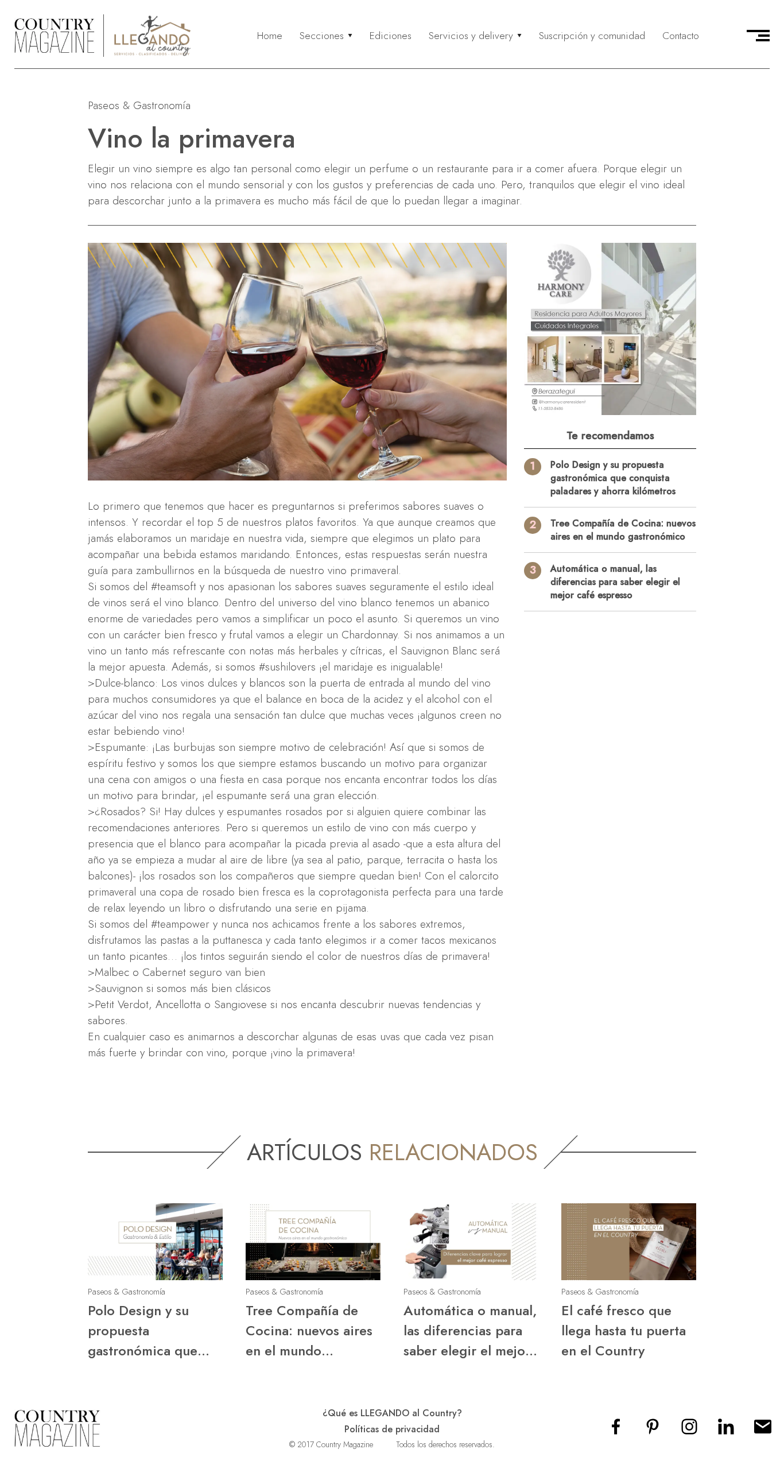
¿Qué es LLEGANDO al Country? (392, 1413)
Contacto (680, 35)
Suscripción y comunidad (592, 35)
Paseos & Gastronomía (139, 105)
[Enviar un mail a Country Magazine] (763, 1430)
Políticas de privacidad (392, 1429)
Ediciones (391, 35)
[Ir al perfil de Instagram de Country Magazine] (689, 1430)
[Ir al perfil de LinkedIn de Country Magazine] (726, 1430)
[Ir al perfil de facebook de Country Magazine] (616, 1430)
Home (269, 35)
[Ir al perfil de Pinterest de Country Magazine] (652, 1430)
